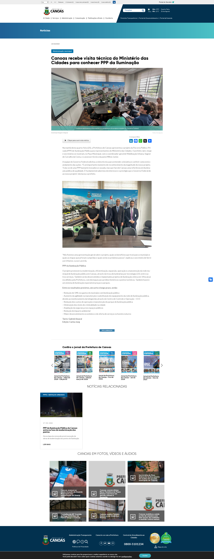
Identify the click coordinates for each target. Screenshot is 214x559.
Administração (67, 18)
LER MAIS (46, 444)
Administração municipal (62, 51)
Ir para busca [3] (95, 2)
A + (55, 2)
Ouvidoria (109, 18)
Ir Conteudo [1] (69, 2)
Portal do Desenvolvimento (148, 18)
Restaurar (60, 2)
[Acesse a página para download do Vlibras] (114, 2)
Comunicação (80, 18)
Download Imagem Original (59, 133)
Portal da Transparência (128, 18)
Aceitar (145, 555)
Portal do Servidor (165, 2)
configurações (126, 557)
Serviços (55, 18)
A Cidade (46, 18)
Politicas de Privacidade (80, 547)
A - (51, 2)
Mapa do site (162, 547)
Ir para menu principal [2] (82, 2)
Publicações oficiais (95, 18)
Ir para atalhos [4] (106, 2)
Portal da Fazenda (166, 18)
